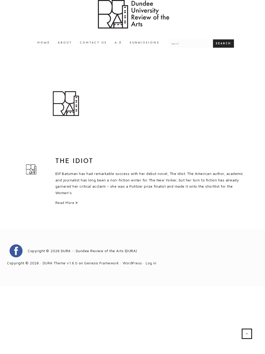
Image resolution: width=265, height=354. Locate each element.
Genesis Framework (101, 263)
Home (43, 42)
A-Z (118, 42)
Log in (151, 263)
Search (223, 43)
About (65, 42)
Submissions (144, 42)
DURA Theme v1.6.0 (60, 263)
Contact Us (93, 42)
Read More (65, 202)
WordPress (132, 263)
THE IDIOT (74, 161)
